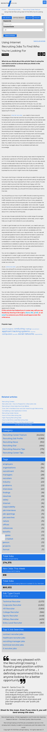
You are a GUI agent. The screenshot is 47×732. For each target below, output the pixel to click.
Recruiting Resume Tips (14, 449)
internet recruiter (16, 115)
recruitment (8, 471)
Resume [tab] (37, 17)
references (8, 528)
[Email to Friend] (44, 54)
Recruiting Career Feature (31, 9)
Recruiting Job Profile (13, 438)
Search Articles (10, 35)
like (32, 313)
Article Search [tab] (18, 17)
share (27, 313)
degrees (6, 535)
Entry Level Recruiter (12, 623)
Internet (6, 503)
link (36, 313)
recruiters (7, 478)
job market (8, 539)
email (4, 315)
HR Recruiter (9, 609)
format (6, 549)
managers (7, 475)
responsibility (9, 507)
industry (6, 482)
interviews (7, 489)
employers (8, 464)
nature (6, 521)
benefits (6, 532)
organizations (9, 468)
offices (6, 525)
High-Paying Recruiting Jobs (11, 417)
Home (4, 9)
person (6, 542)
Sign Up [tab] (29, 17)
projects (6, 546)
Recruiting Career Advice (10, 413)
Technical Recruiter (11, 601)
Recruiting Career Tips (13, 453)
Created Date (8, 26)
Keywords (7, 21)
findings (6, 492)
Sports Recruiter (10, 616)
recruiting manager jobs (14, 641)
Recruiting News (10, 442)
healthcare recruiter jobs (14, 638)
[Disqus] (23, 366)
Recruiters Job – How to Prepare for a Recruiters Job (19, 404)
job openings (9, 514)
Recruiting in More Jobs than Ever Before (15, 406)
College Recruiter (11, 612)
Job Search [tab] (7, 17)
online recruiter (11, 267)
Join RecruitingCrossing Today (23, 424)
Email (3, 322)
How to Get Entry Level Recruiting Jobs (15, 420)
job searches (9, 517)
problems (7, 485)
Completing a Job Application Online (14, 411)
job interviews (9, 510)
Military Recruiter (11, 619)
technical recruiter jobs (13, 645)
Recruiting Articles (14, 9)
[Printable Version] (39, 54)
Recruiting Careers (8, 401)
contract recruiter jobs (13, 634)
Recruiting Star (10, 446)
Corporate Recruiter (12, 605)
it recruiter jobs (10, 648)
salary (5, 500)
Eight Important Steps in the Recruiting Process (18, 422)
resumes (7, 496)
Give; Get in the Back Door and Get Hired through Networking (22, 408)
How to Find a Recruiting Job (11, 415)
